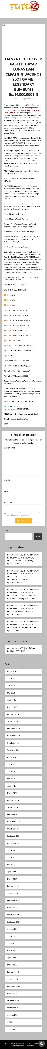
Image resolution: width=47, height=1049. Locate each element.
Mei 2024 (11, 864)
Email (7, 491)
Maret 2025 (12, 793)
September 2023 (13, 922)
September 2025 (13, 750)
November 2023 (13, 907)
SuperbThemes (18, 1046)
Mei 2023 (11, 950)
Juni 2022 (11, 1029)
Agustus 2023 (13, 929)
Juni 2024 (11, 857)
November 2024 (13, 822)
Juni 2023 (11, 943)
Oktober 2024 (13, 829)
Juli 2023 (11, 936)
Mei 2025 (11, 779)
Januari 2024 (12, 893)
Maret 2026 (12, 707)
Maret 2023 (12, 965)
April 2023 (11, 958)
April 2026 (11, 700)
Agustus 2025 (13, 757)
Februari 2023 (13, 972)
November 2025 (13, 736)
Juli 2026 (11, 678)
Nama (7, 480)
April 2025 (11, 786)
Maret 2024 (12, 879)
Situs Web (9, 502)
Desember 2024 (13, 814)
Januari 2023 (12, 979)
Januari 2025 (12, 807)
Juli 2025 (11, 764)
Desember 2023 (13, 900)
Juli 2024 (11, 850)
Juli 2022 (11, 1022)
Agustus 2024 (13, 843)
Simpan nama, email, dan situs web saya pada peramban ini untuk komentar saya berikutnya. (24, 514)
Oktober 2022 (13, 1000)
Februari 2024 (13, 886)
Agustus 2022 (13, 1015)
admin (9, 648)
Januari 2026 (12, 721)
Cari (7, 530)
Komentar (10, 448)
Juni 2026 (11, 686)
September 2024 (13, 836)
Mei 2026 (11, 693)
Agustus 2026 (13, 671)
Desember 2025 (13, 729)
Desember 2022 (13, 986)
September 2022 (13, 1008)
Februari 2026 (13, 714)
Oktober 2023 (13, 915)
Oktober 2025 (13, 743)
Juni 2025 (11, 771)
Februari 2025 (13, 800)
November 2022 (13, 993)
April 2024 (11, 872)
